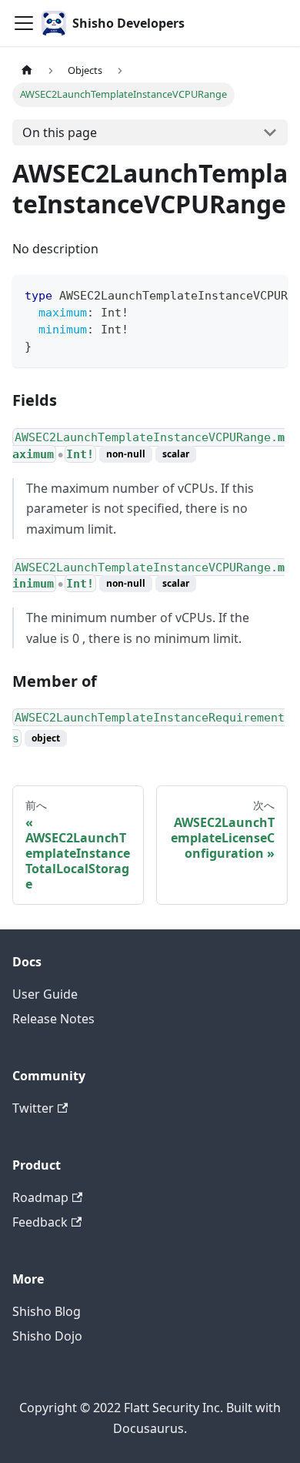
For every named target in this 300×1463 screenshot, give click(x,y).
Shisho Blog (46, 1311)
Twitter (33, 1108)
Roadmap (40, 1197)
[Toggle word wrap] (241, 294)
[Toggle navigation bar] (23, 23)
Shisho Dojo (47, 1335)
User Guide (45, 994)
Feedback (40, 1222)
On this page (59, 132)
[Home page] (27, 70)
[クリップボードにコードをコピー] (269, 294)
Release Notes (53, 1018)
